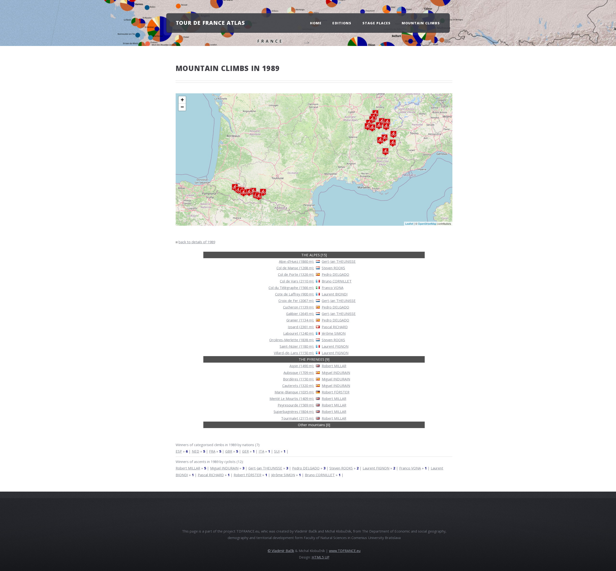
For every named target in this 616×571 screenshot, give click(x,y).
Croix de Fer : (296, 300)
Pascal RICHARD (335, 326)
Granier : (300, 320)
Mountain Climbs (421, 23)
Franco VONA (332, 287)
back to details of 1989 (197, 241)
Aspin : (301, 365)
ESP (179, 451)
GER (245, 451)
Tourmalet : (297, 418)
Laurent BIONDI (334, 294)
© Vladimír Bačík (281, 550)
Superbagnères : (294, 411)
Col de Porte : (296, 274)
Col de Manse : (295, 267)
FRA (212, 451)
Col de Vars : (297, 281)
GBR (228, 451)
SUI (277, 451)
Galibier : (300, 313)
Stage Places (376, 23)
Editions (341, 23)
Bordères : (298, 379)
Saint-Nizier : (297, 346)
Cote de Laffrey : (294, 294)
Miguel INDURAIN (336, 372)
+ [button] (182, 100)
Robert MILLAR (334, 365)
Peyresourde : (296, 405)
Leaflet (409, 223)
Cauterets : (298, 385)
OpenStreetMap (427, 223)
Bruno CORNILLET (337, 281)
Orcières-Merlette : (291, 339)
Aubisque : (298, 372)
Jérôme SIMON (334, 333)
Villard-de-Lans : (294, 352)
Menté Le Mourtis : (292, 398)
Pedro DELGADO (335, 274)
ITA (261, 451)
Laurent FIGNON (335, 346)
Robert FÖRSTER (335, 392)
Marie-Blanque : (294, 392)
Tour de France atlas (210, 22)
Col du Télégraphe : (291, 287)
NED (195, 451)
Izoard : (301, 326)
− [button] (182, 107)
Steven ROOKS (333, 267)
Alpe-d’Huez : (296, 261)
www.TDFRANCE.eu (344, 550)
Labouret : (298, 333)
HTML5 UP (320, 557)
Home (315, 23)
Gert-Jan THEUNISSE (339, 261)
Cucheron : (298, 307)
